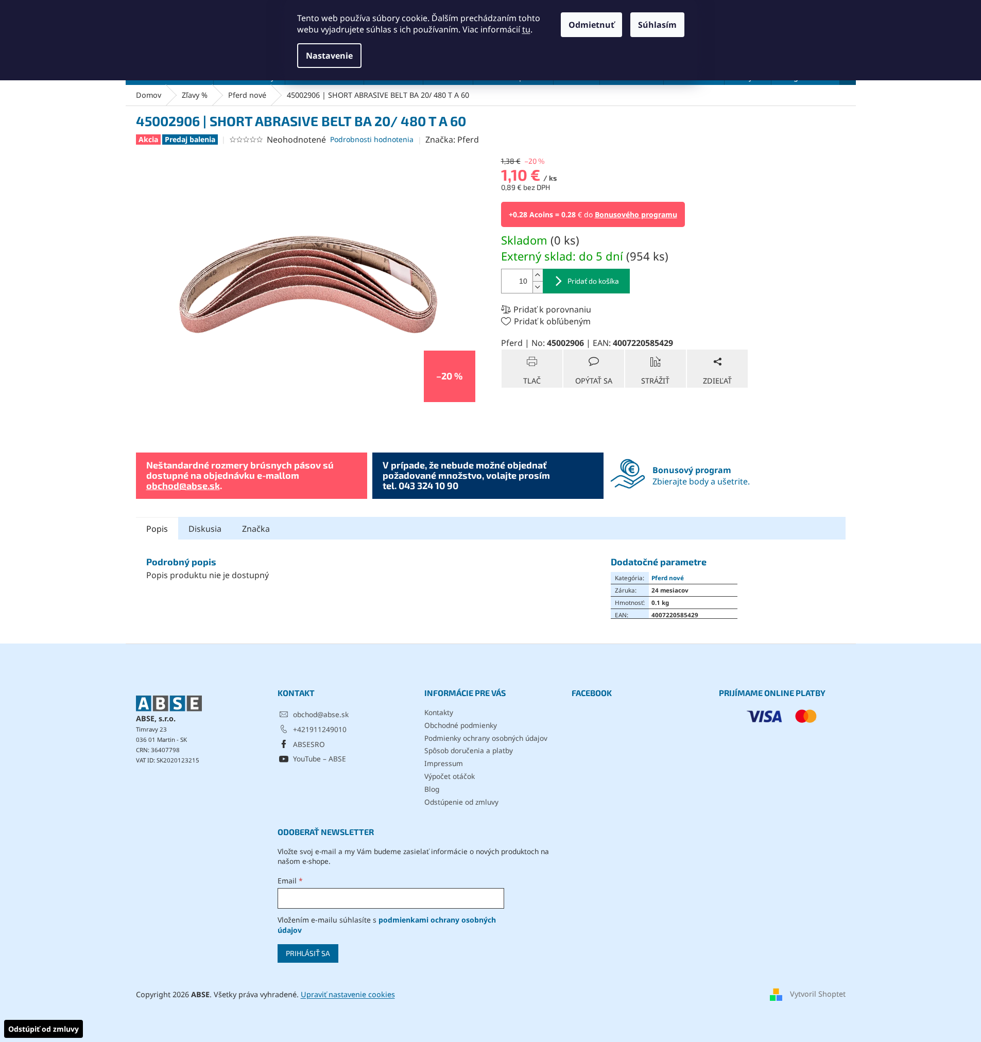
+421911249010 (320, 729)
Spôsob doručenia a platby (468, 750)
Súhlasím (657, 24)
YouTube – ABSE (319, 758)
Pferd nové (667, 578)
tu (526, 29)
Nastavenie (329, 55)
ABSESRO (309, 744)
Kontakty (438, 712)
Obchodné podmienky (460, 725)
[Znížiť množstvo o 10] (537, 287)
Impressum (443, 763)
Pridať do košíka (593, 280)
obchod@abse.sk (183, 485)
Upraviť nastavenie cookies (348, 994)
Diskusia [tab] (204, 528)
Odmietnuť (591, 24)
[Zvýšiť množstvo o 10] (537, 275)
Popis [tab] (157, 528)
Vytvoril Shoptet (818, 994)
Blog (431, 789)
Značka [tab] (256, 528)
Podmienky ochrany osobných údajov (485, 738)
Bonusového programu (636, 214)
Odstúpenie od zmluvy (461, 802)
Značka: (452, 139)
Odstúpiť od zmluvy (43, 1029)
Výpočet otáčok (449, 776)
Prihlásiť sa (308, 953)
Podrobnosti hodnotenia (372, 139)
